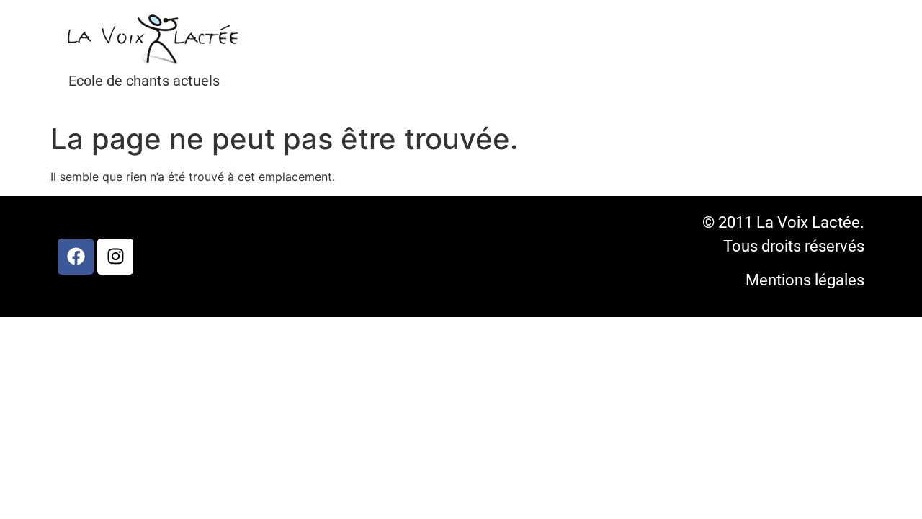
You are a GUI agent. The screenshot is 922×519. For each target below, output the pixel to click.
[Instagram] (115, 257)
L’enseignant (344, 53)
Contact (393, 53)
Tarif (369, 53)
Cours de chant (320, 53)
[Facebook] (76, 257)
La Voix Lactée (295, 53)
